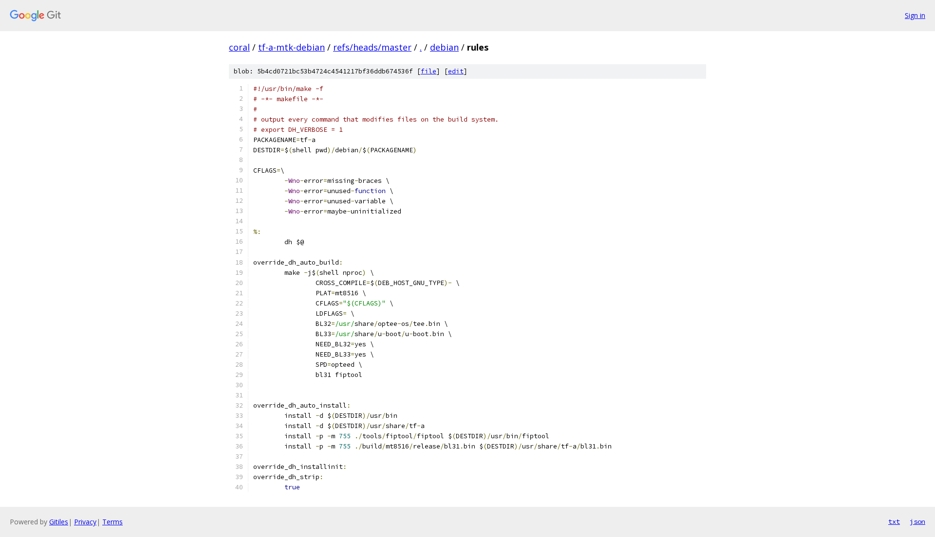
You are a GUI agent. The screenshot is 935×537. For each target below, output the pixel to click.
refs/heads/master (372, 47)
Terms (112, 521)
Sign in (915, 15)
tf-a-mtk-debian (291, 47)
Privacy (85, 521)
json (917, 521)
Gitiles (58, 521)
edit (456, 71)
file (428, 71)
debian (444, 47)
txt (894, 521)
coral (239, 47)
